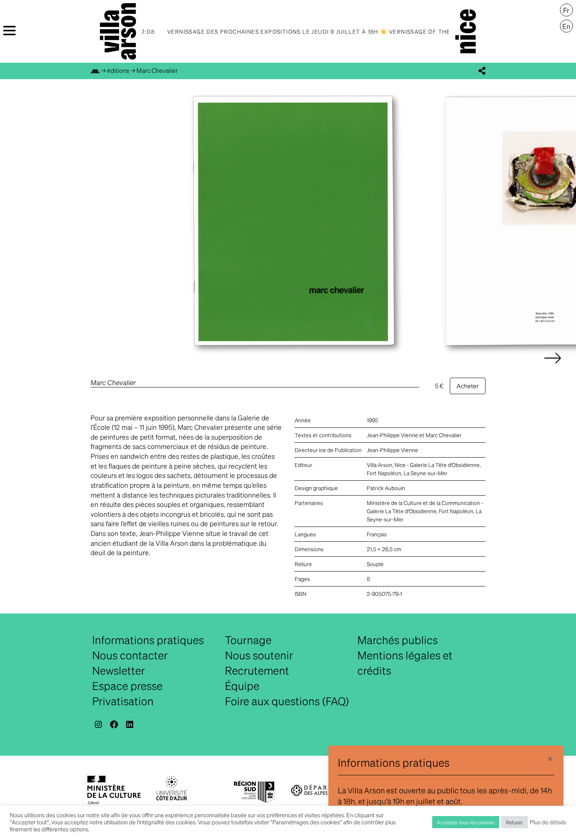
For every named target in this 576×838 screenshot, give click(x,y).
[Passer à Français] (566, 10)
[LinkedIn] (129, 724)
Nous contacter (130, 655)
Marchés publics (397, 640)
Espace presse (127, 686)
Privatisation (123, 701)
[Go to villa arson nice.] (95, 70)
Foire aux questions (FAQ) (287, 701)
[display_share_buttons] (481, 71)
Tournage (248, 640)
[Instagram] (98, 724)
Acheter (467, 386)
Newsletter (118, 670)
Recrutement (257, 670)
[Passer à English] (566, 26)
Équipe (242, 686)
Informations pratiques (148, 640)
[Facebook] (114, 724)
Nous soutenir (259, 655)
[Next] (552, 366)
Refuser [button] (514, 822)
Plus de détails (548, 821)
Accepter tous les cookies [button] (465, 822)
